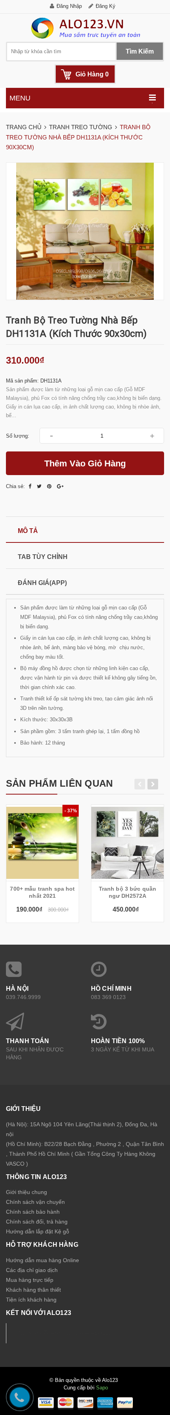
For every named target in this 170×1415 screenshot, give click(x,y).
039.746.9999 (23, 997)
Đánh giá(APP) (42, 582)
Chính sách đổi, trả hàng (37, 1221)
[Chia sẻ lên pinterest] (50, 486)
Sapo (102, 1388)
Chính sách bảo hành (33, 1212)
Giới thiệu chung (26, 1192)
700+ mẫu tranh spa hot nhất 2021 (42, 892)
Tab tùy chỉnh (43, 556)
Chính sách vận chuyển (35, 1202)
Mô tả (28, 530)
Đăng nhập (69, 6)
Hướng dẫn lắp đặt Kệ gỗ (37, 1231)
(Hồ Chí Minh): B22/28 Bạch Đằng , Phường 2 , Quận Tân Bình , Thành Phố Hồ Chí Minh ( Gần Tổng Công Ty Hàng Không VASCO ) (85, 1154)
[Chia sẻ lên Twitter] (40, 486)
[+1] (60, 486)
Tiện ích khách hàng (31, 1299)
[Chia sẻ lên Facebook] (30, 486)
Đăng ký (105, 6)
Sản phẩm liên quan (59, 783)
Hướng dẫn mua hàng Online (42, 1260)
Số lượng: (17, 436)
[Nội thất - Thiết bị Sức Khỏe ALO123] (85, 28)
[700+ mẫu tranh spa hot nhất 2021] (42, 843)
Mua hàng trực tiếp (29, 1280)
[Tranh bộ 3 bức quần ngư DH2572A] (127, 843)
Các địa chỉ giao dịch (32, 1270)
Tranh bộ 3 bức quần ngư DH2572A (128, 892)
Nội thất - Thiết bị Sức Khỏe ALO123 (65, 1333)
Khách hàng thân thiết (33, 1290)
